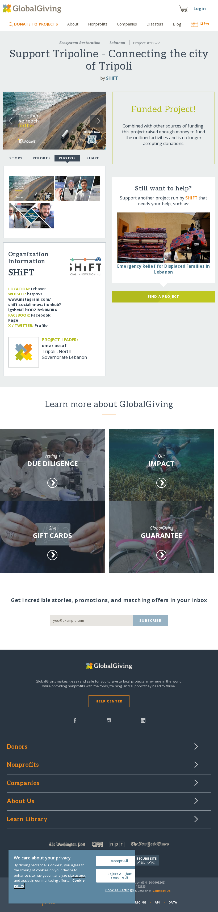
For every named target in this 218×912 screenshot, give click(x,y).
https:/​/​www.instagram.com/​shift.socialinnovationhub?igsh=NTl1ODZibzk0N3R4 (34, 301)
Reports (42, 158)
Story (16, 158)
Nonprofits (97, 24)
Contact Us (161, 891)
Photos (67, 158)
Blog (177, 24)
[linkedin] (143, 720)
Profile (41, 325)
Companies (127, 24)
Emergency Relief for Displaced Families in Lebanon (163, 269)
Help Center (108, 701)
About (72, 24)
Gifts (204, 23)
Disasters (154, 24)
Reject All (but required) (119, 875)
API (157, 902)
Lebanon (117, 42)
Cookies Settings (119, 890)
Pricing (139, 902)
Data (173, 902)
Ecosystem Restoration (80, 42)
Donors (17, 747)
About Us (21, 801)
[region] (72, 877)
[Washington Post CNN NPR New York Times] (109, 845)
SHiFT (112, 78)
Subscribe (150, 620)
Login (200, 8)
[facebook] (75, 720)
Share (92, 158)
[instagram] (109, 720)
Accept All (119, 860)
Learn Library (27, 819)
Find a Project (163, 296)
